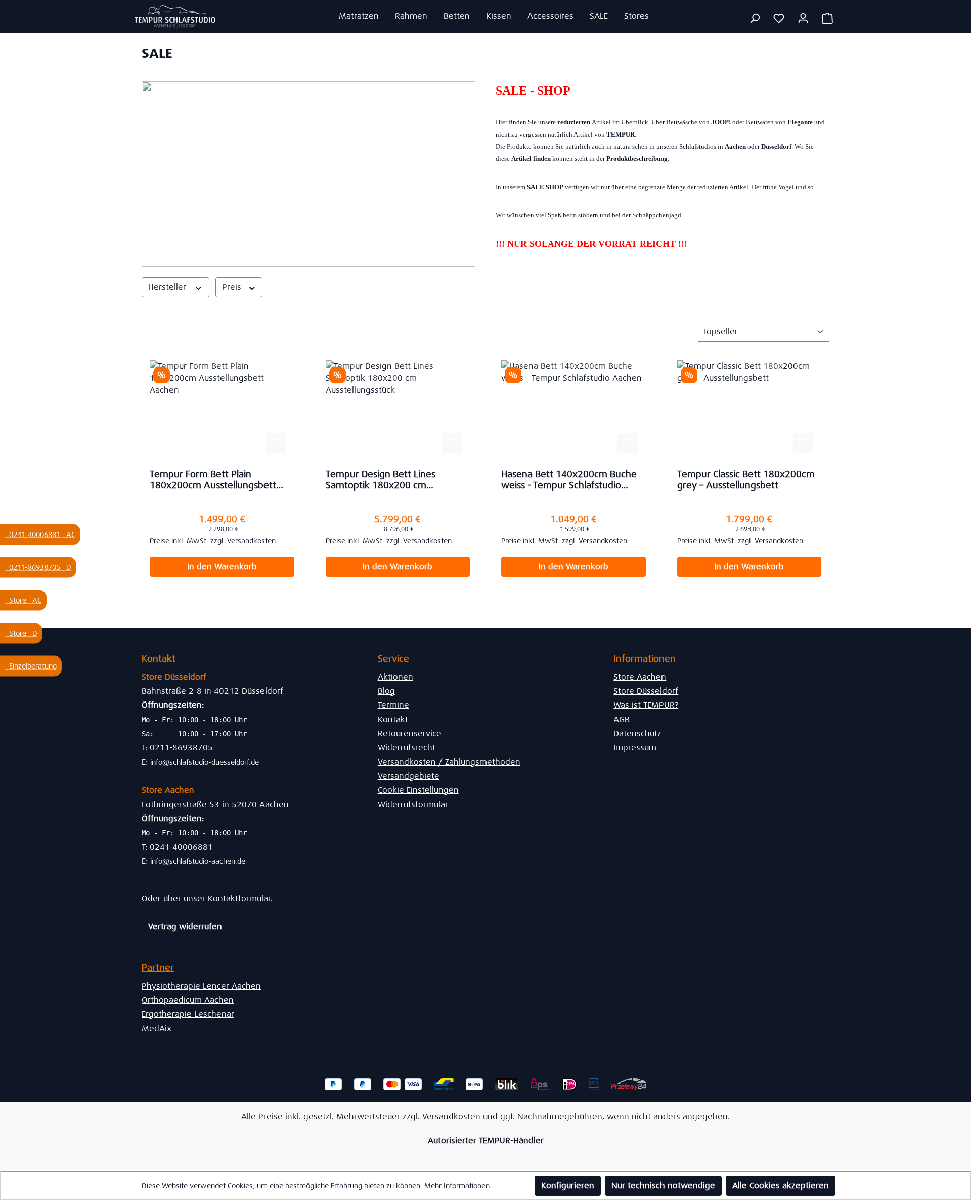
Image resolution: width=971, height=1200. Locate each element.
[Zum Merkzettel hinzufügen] (276, 443)
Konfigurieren (567, 1185)
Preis (233, 287)
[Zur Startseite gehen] (175, 16)
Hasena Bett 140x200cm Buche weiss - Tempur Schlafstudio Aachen (569, 480)
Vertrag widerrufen (185, 926)
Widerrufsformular (413, 804)
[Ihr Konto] (803, 18)
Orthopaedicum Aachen (188, 1000)
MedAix (156, 1028)
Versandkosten (451, 1116)
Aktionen (395, 677)
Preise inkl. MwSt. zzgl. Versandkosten (213, 540)
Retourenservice (410, 733)
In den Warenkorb (222, 566)
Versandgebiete (408, 776)
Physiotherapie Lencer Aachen (201, 986)
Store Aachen (639, 677)
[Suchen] (754, 18)
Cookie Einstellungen (418, 790)
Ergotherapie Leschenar (188, 1014)
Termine (393, 705)
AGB (621, 719)
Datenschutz (637, 733)
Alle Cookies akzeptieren (780, 1185)
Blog (386, 691)
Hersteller (168, 287)
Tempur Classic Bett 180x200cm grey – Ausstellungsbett (746, 480)
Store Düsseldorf (645, 691)
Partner (158, 968)
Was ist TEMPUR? (645, 705)
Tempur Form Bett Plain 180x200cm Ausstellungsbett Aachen (213, 480)
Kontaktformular (239, 898)
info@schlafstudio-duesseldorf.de (204, 762)
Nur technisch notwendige (663, 1185)
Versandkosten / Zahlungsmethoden (449, 762)
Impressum (634, 747)
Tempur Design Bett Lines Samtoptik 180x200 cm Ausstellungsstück (380, 480)
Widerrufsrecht (406, 747)
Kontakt (393, 719)
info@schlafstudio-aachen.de (197, 861)
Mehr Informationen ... (461, 1185)
